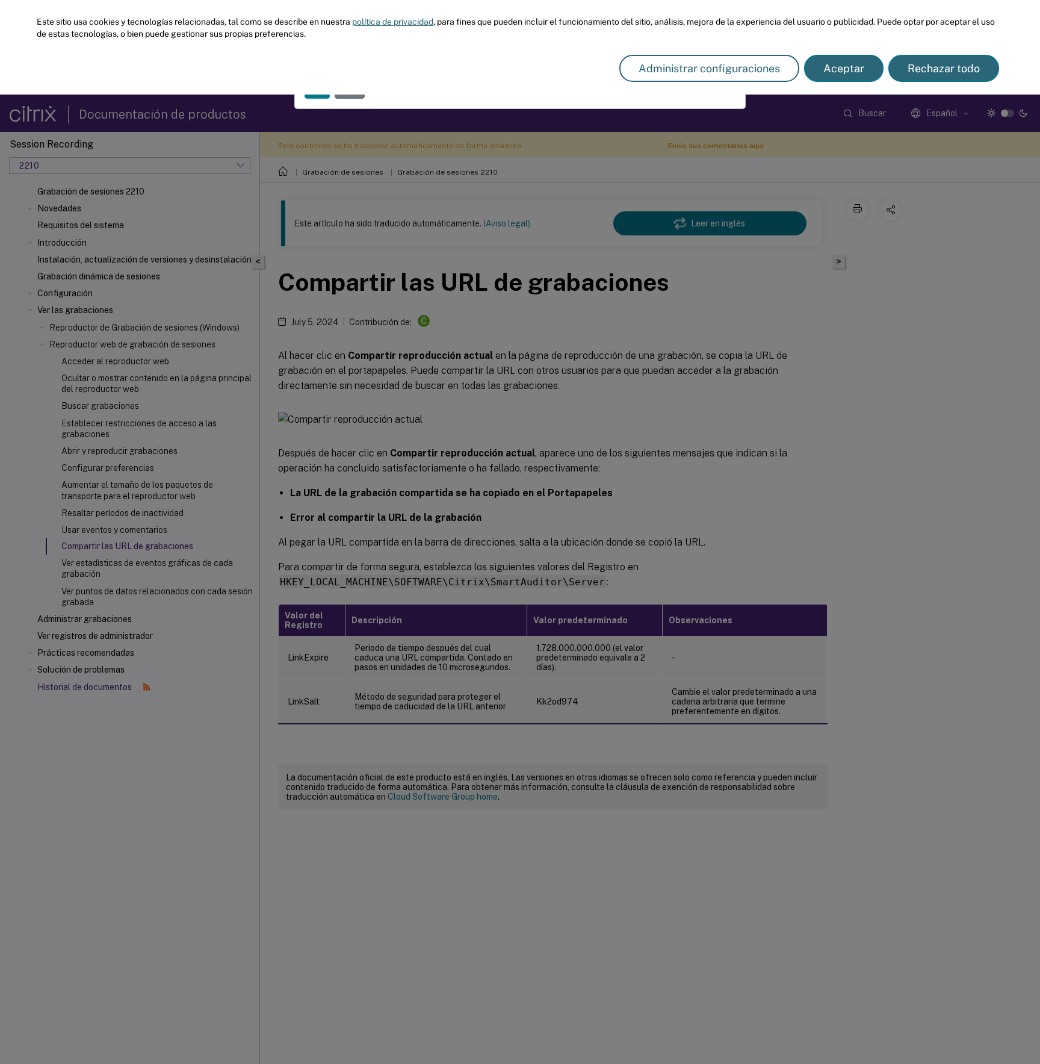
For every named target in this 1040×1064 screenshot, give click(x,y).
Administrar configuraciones (709, 68)
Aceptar (843, 68)
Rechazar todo (944, 68)
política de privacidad (392, 21)
